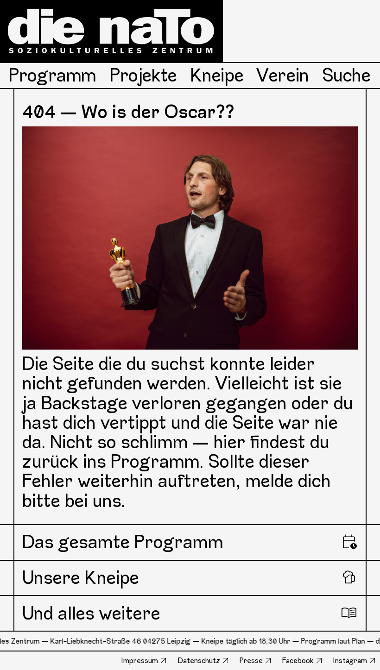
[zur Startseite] (111, 31)
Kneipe (217, 75)
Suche (347, 75)
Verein (283, 75)
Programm (52, 75)
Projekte (143, 75)
